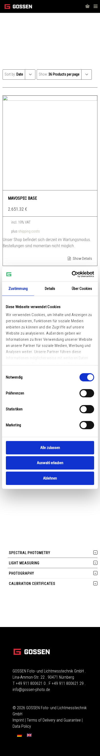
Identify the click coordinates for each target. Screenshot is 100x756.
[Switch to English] (29, 735)
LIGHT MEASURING (24, 563)
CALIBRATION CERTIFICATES (32, 584)
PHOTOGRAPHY (21, 573)
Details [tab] (50, 288)
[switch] (86, 393)
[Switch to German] (19, 735)
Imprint (18, 720)
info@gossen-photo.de (31, 689)
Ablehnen (50, 478)
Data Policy (22, 726)
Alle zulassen (50, 447)
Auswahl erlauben (50, 462)
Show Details (82, 258)
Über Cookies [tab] (82, 288)
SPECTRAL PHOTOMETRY (29, 553)
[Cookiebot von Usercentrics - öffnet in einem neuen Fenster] (72, 274)
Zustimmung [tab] (18, 288)
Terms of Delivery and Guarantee (54, 720)
